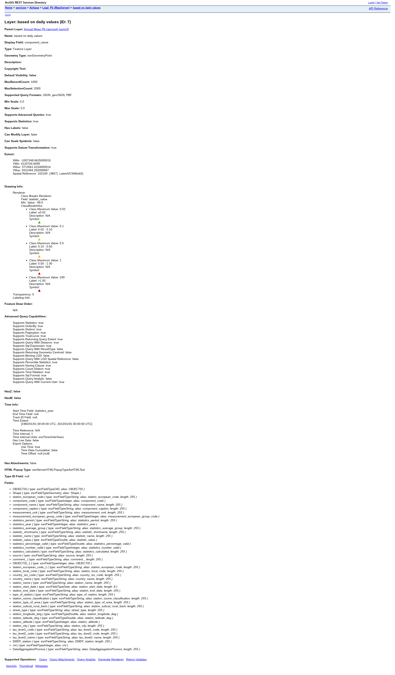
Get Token (382, 2)
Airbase (34, 7)
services (21, 7)
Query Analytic (86, 659)
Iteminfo (11, 666)
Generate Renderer (111, 659)
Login (371, 2)
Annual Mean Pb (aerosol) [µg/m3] (46, 29)
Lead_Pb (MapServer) (56, 7)
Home (8, 7)
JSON (7, 15)
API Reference (378, 8)
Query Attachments (62, 659)
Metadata (41, 666)
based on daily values (87, 7)
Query (43, 659)
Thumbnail (26, 666)
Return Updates (136, 659)
